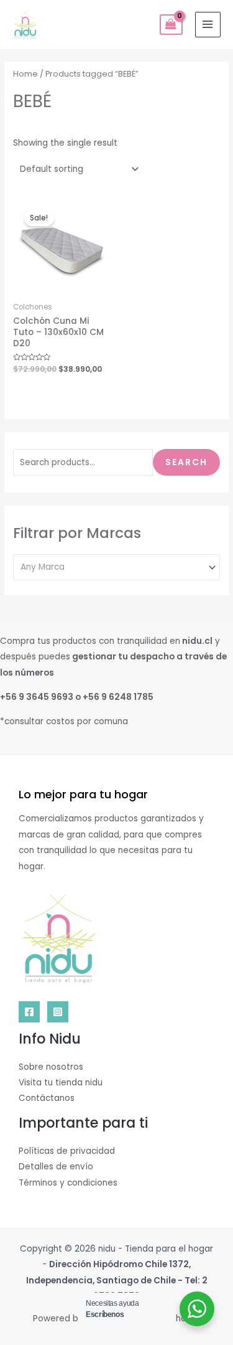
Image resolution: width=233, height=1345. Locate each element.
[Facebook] (29, 1011)
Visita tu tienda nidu (61, 1082)
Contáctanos (47, 1098)
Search (186, 462)
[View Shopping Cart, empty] (171, 24)
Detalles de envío (56, 1167)
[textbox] (112, 567)
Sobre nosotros (51, 1067)
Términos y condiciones (68, 1183)
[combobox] (116, 567)
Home (25, 73)
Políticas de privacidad (67, 1151)
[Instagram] (57, 1011)
